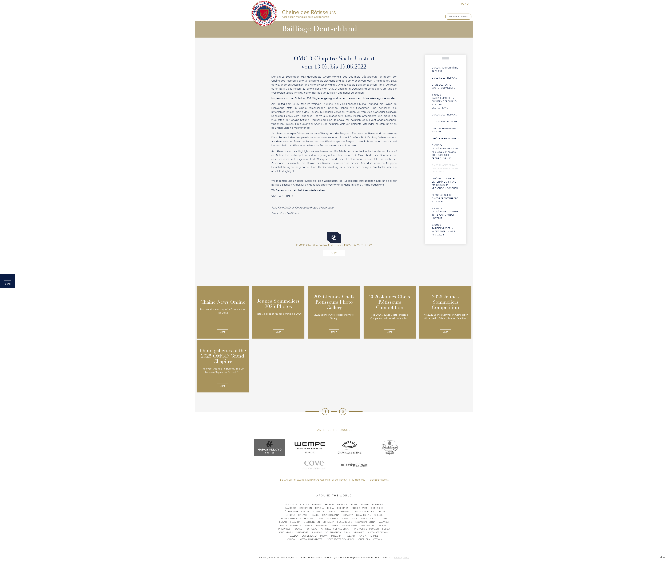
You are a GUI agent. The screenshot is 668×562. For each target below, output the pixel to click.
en (468, 4)
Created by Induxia (379, 480)
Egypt (382, 511)
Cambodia (290, 508)
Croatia (305, 511)
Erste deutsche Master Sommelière (443, 86)
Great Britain (363, 515)
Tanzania (336, 536)
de (462, 4)
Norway (383, 525)
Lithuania (328, 522)
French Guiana (330, 515)
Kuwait (283, 522)
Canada (319, 508)
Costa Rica (377, 508)
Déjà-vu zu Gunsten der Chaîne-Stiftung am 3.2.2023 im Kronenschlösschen (445, 183)
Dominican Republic (363, 511)
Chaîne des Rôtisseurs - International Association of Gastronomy (315, 480)
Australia (291, 504)
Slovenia (317, 532)
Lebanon (295, 522)
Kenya (373, 518)
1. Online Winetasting (444, 121)
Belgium (329, 504)
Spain (347, 532)
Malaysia (384, 522)
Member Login (458, 16)
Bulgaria (377, 504)
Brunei (365, 504)
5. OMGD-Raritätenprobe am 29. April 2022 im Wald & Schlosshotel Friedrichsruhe (445, 152)
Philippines (284, 529)
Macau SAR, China (365, 522)
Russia (386, 529)
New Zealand (367, 525)
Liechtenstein (312, 522)
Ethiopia (290, 515)
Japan (364, 518)
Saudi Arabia (286, 532)
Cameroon (305, 508)
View (334, 253)
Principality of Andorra (334, 529)
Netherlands (349, 525)
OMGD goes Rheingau (444, 78)
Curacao (318, 511)
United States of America (339, 539)
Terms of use (358, 480)
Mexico (309, 525)
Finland (302, 515)
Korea (383, 518)
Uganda (290, 539)
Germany (348, 515)
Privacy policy (401, 557)
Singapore (302, 532)
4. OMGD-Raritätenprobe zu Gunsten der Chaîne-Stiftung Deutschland (444, 101)
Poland (298, 529)
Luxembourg (344, 522)
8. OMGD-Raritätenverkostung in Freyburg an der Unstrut (445, 213)
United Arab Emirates (310, 539)
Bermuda (342, 504)
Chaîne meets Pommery (445, 138)
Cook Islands (360, 508)
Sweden (294, 536)
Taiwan (324, 536)
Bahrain (316, 504)
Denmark (344, 511)
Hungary (309, 518)
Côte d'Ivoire (290, 511)
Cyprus (331, 511)
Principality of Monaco (365, 529)
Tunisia (362, 536)
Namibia (334, 525)
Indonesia (332, 518)
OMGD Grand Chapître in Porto (445, 69)
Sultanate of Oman (378, 532)
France (315, 515)
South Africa (333, 532)
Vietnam (377, 539)
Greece (378, 515)
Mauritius (295, 525)
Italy (354, 518)
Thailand (349, 536)
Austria (304, 504)
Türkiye (374, 536)
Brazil (354, 504)
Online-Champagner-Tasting (444, 130)
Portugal (311, 529)
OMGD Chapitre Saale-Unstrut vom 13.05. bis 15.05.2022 (445, 168)
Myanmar (321, 525)
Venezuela (364, 539)
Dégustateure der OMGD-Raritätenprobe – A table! (445, 198)
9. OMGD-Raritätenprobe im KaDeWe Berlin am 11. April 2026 (443, 230)
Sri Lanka (358, 532)
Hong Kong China (291, 518)
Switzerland (309, 536)
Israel (345, 518)
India (321, 518)
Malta (283, 525)
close (662, 557)
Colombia (342, 508)
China (330, 508)
